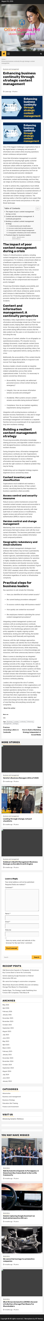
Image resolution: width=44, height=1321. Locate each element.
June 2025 (6, 1038)
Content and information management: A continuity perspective (20, 218)
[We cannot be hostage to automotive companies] (22, 1239)
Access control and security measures (21, 228)
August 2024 (7, 1071)
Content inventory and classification (20, 226)
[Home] (4, 53)
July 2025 (6, 1035)
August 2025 (7, 1031)
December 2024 (8, 1058)
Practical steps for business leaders (18, 235)
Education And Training (10, 1103)
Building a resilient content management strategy (20, 223)
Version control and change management (21, 230)
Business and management (11, 69)
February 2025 (7, 1051)
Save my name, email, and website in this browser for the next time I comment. (20, 941)
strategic (15, 723)
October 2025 (7, 1025)
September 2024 (8, 1068)
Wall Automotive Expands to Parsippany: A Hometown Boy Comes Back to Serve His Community (21, 1173)
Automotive (6, 1093)
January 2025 (7, 1055)
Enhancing (30, 721)
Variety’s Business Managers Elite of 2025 (21, 778)
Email (7, 922)
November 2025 (8, 1021)
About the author (20, 237)
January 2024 (7, 1081)
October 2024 (7, 1065)
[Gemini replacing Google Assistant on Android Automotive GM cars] (22, 1196)
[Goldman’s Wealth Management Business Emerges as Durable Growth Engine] (22, 842)
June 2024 (6, 1078)
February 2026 (7, 1011)
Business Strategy (9, 1100)
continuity (23, 721)
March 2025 (6, 1048)
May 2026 (6, 1005)
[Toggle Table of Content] (36, 208)
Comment (9, 887)
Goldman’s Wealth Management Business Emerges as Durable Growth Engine (20, 863)
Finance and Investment (11, 1107)
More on (18, 238)
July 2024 (6, 1074)
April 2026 (6, 1008)
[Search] (41, 54)
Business (9, 721)
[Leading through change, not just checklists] (22, 799)
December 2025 (8, 1018)
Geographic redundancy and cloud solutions (22, 232)
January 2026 (7, 1015)
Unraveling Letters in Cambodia (11, 729)
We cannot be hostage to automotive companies (19, 981)
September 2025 (8, 1028)
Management (7, 723)
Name (7, 914)
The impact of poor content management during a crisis (20, 213)
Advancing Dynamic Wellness (13, 1119)
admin (15, 91)
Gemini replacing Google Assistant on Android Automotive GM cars (19, 1217)
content (16, 721)
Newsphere (28, 1319)
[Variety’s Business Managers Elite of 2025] (22, 758)
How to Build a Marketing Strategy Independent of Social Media (31, 731)
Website (8, 930)
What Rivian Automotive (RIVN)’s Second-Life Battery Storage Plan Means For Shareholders (20, 1304)
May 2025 (6, 1041)
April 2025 (6, 1045)
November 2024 (8, 1061)
